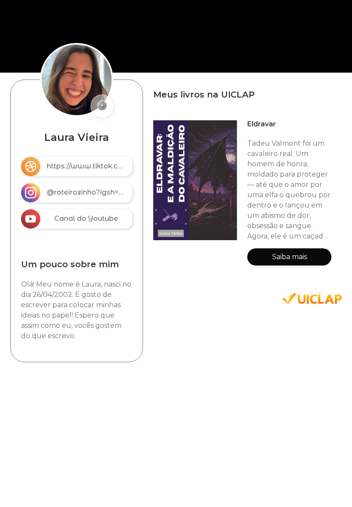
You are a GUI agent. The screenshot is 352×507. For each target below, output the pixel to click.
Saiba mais (289, 257)
